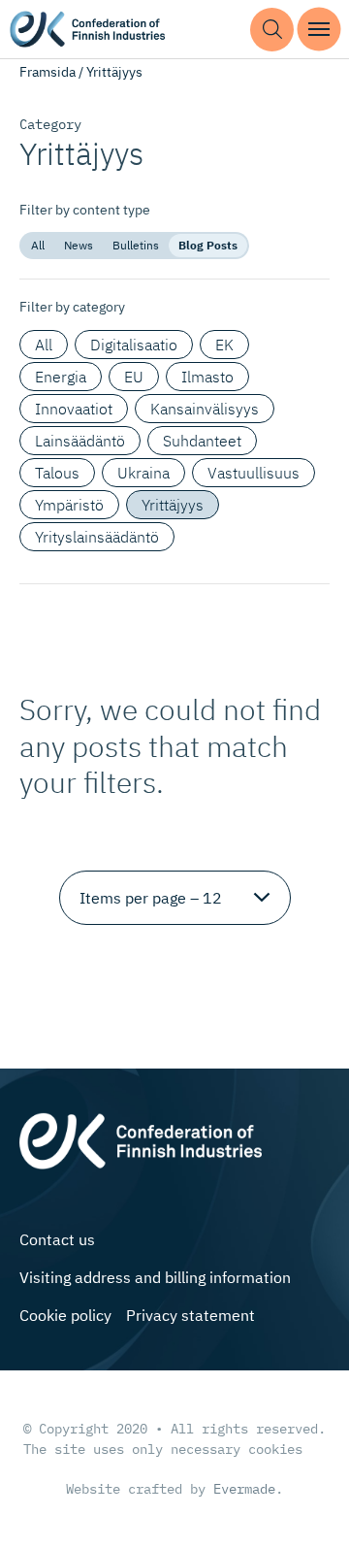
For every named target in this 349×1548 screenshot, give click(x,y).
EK (224, 344)
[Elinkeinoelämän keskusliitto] (140, 1138)
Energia (60, 376)
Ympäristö (69, 504)
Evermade (244, 1489)
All (38, 245)
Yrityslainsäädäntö (97, 536)
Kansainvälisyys (204, 408)
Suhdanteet (202, 440)
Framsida (47, 72)
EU (133, 376)
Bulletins (135, 245)
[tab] (37, 245)
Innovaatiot (73, 408)
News (78, 245)
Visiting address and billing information (155, 1277)
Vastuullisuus (253, 472)
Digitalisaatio (133, 344)
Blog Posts (208, 245)
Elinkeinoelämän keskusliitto (87, 29)
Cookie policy (65, 1315)
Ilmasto (207, 376)
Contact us (57, 1239)
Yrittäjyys (173, 504)
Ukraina (143, 472)
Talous (57, 472)
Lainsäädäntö (80, 440)
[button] (272, 29)
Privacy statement (190, 1315)
